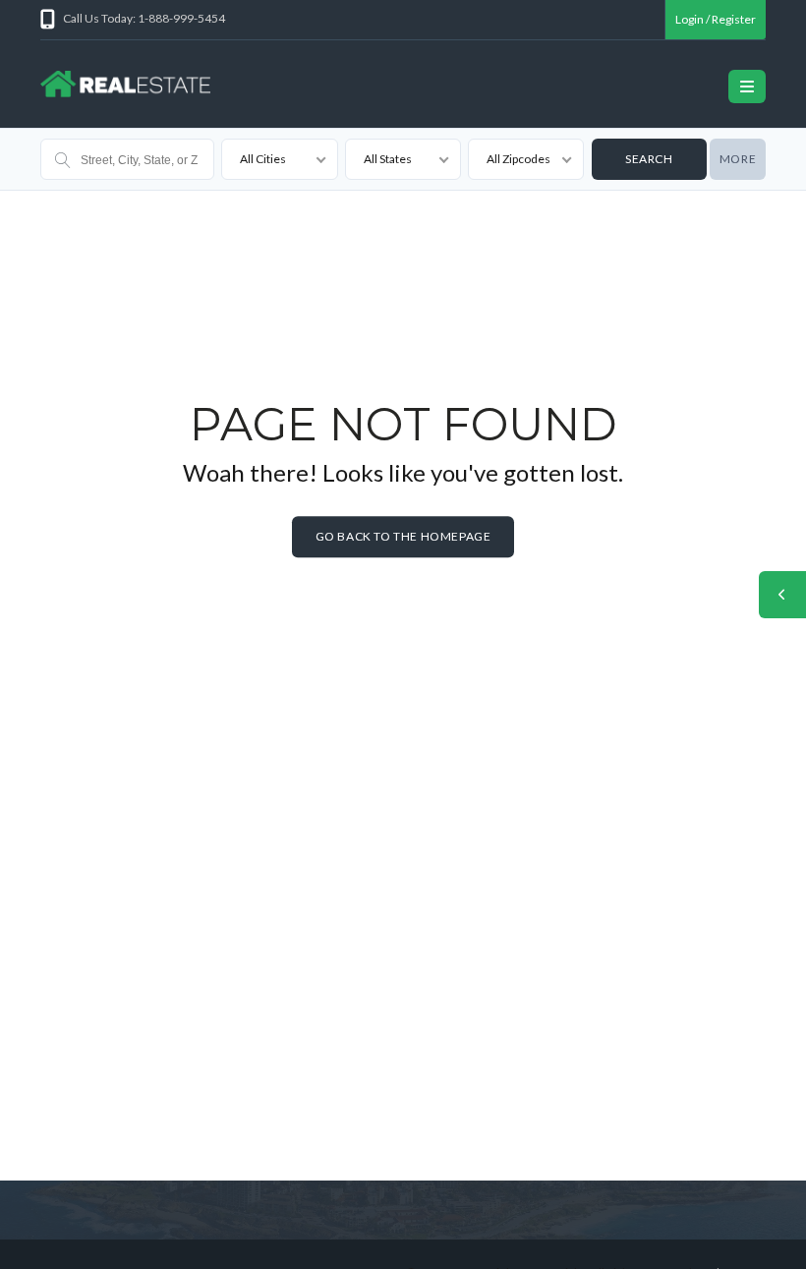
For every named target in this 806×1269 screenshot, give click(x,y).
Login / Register (715, 19)
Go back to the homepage (403, 536)
